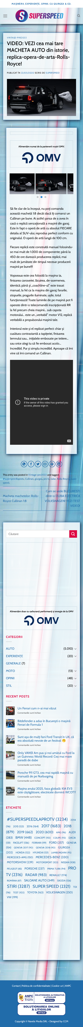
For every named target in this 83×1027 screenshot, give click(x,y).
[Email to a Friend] (45, 464)
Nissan (68, 862)
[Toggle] (75, 648)
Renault (58, 875)
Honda (23, 852)
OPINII (10, 678)
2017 (51, 825)
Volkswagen (59, 892)
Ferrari (39, 842)
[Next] (70, 187)
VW (12, 897)
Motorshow (20, 862)
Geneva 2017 (23, 847)
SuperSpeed (53, 72)
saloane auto (39, 880)
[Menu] (5, 16)
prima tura (56, 868)
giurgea (38, 478)
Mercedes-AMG (20, 857)
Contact (16, 985)
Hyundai (40, 852)
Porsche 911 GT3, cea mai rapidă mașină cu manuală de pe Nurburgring (45, 774)
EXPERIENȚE (14, 656)
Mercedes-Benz (52, 857)
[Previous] (13, 187)
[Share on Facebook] (31, 464)
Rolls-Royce (63, 478)
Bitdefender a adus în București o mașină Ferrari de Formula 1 (44, 722)
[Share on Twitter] (38, 464)
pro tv (46, 478)
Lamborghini (61, 852)
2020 (44, 832)
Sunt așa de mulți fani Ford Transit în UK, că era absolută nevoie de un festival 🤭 (46, 738)
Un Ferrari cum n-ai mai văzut (37, 708)
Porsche (35, 868)
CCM (65, 1021)
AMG (61, 832)
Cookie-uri (57, 985)
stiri (18, 886)
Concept (42, 837)
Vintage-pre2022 (17, 37)
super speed (51, 886)
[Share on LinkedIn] (59, 464)
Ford (56, 842)
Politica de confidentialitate (36, 985)
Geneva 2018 (45, 847)
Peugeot (14, 868)
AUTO (10, 648)
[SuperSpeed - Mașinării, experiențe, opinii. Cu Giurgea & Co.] (39, 16)
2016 (33, 826)
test (19, 892)
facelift (21, 842)
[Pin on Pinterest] (52, 464)
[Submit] (73, 534)
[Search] (78, 15)
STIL (9, 685)
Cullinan (29, 478)
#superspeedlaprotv (13, 478)
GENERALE (13, 663)
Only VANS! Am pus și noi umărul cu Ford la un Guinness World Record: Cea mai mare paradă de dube (46, 756)
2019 (25, 832)
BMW (23, 837)
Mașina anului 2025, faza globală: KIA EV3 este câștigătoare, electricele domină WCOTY (47, 790)
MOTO (10, 671)
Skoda (64, 880)
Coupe (59, 837)
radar (53, 478)
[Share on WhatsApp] (24, 464)
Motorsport (47, 862)
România (14, 880)
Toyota (35, 892)
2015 (18, 826)
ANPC (68, 985)
